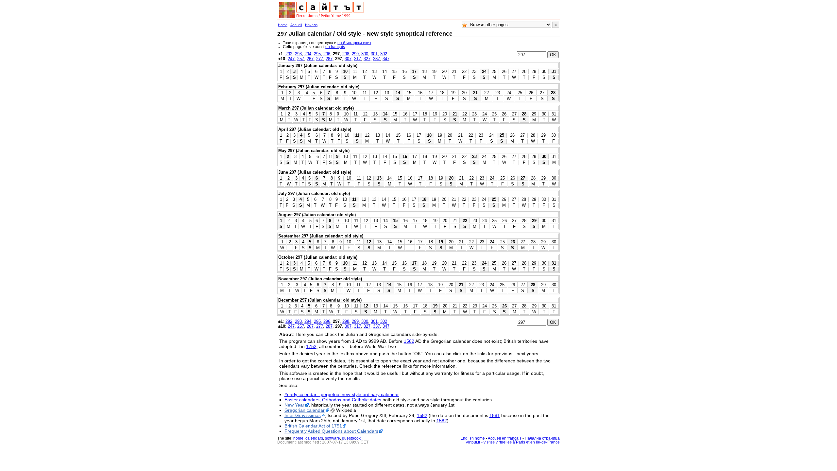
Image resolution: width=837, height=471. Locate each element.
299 (355, 53)
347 (386, 58)
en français (335, 47)
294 (307, 53)
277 (319, 58)
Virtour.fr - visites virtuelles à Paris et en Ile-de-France (513, 442)
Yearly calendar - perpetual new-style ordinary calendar (341, 394)
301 (374, 53)
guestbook (351, 438)
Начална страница (542, 438)
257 (300, 58)
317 (357, 58)
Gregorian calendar (304, 410)
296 (326, 53)
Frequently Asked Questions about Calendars (331, 431)
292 (288, 53)
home (298, 438)
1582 (409, 341)
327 (367, 58)
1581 (494, 415)
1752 (311, 346)
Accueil (296, 25)
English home (472, 438)
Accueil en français (504, 438)
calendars (314, 438)
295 (317, 53)
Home (282, 25)
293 (298, 53)
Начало (311, 25)
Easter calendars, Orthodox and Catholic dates (332, 399)
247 (291, 58)
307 (348, 58)
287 (329, 58)
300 (364, 53)
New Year (294, 405)
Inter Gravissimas (302, 415)
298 (345, 53)
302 (383, 53)
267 (310, 58)
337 (376, 58)
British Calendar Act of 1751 (313, 425)
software (332, 438)
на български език (354, 43)
